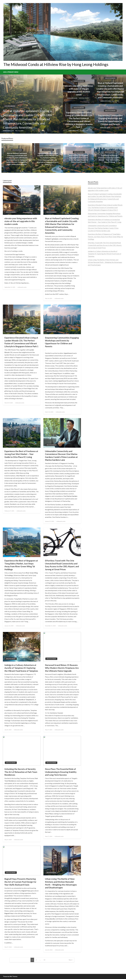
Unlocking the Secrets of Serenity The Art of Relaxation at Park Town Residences (20, 772)
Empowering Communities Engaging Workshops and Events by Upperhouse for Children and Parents (110, 119)
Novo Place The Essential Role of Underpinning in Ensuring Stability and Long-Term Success (60, 772)
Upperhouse (68, 353)
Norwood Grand (59, 702)
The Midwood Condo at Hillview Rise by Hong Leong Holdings (55, 64)
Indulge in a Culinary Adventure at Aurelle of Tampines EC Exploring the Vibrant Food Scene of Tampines (21, 668)
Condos (30, 243)
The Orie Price (55, 598)
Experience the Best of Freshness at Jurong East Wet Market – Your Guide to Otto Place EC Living (21, 454)
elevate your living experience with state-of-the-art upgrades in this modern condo (79, 90)
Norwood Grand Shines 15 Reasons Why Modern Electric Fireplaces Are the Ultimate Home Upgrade (62, 668)
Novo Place (49, 814)
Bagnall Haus (25, 891)
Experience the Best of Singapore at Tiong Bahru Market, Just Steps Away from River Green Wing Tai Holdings (21, 564)
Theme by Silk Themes (10, 976)
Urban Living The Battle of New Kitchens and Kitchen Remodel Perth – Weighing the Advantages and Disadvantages (61, 883)
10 (44, 960)
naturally (52, 919)
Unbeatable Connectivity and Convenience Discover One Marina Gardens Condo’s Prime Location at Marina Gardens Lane (109, 158)
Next (70, 960)
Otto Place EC (21, 476)
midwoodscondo (8, 130)
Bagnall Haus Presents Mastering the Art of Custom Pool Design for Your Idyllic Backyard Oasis (20, 882)
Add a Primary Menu (10, 72)
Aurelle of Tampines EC (26, 699)
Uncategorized (10, 110)
